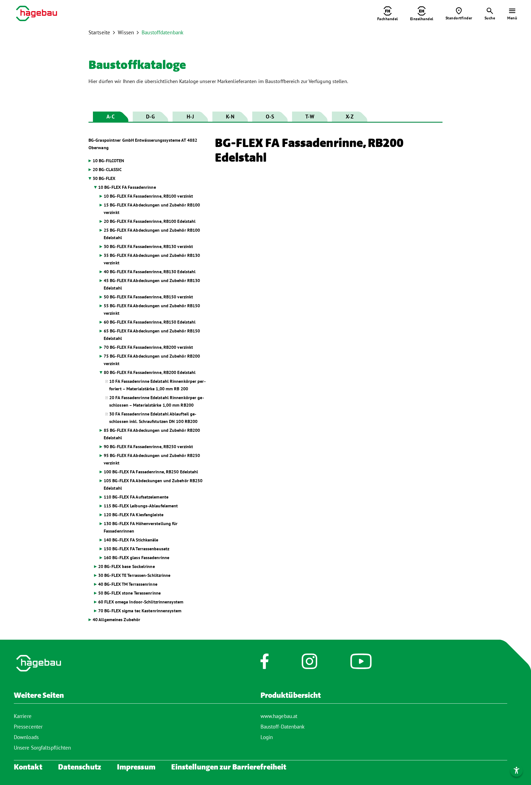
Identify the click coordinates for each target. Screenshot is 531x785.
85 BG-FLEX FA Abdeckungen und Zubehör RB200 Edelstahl (152, 433)
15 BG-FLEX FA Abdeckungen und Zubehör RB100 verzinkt (152, 208)
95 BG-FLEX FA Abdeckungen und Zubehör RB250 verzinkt (152, 459)
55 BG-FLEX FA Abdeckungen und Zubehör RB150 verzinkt (152, 309)
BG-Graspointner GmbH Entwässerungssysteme (142, 143)
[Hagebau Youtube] (361, 664)
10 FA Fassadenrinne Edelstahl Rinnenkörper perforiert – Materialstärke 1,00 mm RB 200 (157, 384)
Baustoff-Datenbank (283, 726)
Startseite (99, 32)
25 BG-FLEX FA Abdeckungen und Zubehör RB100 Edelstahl (152, 233)
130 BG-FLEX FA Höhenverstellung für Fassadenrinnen (141, 527)
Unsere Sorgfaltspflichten (42, 747)
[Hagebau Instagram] (309, 664)
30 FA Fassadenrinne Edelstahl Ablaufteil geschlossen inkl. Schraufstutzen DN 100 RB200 (153, 417)
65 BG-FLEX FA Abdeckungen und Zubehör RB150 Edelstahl (152, 334)
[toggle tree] (147, 160)
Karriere (23, 716)
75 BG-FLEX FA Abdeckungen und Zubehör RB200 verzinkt (152, 359)
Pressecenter (28, 726)
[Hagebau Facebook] (265, 664)
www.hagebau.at (279, 716)
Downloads (26, 737)
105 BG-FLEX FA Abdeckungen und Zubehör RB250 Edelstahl (153, 484)
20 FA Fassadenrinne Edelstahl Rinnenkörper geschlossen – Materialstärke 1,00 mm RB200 (156, 401)
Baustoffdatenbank (162, 32)
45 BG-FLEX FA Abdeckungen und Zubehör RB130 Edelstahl (152, 284)
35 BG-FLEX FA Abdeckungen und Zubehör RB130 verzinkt (152, 258)
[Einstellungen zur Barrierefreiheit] (516, 770)
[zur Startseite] (36, 14)
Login (267, 737)
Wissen (126, 32)
